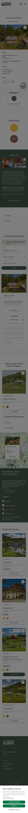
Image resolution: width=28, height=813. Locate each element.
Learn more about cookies (8, 798)
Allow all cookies (14, 802)
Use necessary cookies (14, 809)
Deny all (14, 805)
